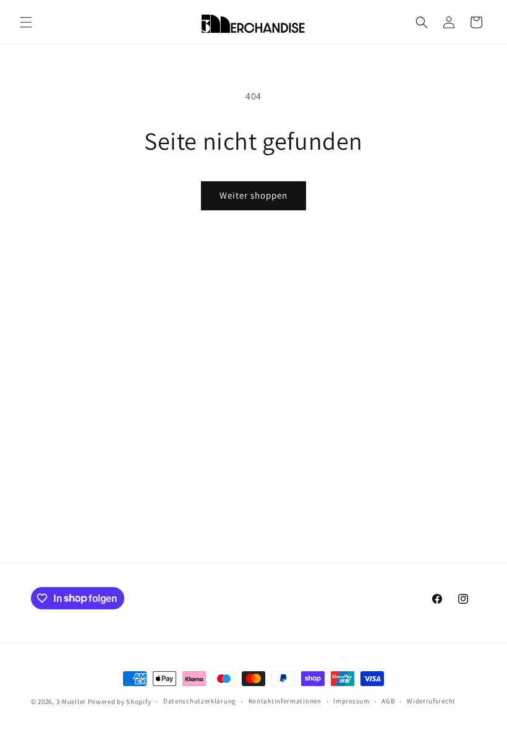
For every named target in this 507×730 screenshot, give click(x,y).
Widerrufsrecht (431, 701)
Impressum (351, 701)
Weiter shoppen (253, 195)
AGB (387, 701)
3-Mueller (71, 701)
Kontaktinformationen (285, 701)
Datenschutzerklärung (199, 701)
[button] (26, 22)
